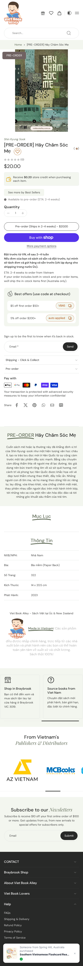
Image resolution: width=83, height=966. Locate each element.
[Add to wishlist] (17, 151)
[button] (42, 13)
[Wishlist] (51, 13)
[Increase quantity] (23, 213)
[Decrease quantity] (8, 213)
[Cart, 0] (59, 13)
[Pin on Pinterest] (34, 405)
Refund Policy (13, 925)
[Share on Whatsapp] (43, 405)
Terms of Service (15, 937)
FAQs (7, 913)
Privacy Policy (13, 931)
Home (18, 44)
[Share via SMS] (61, 405)
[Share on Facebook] (16, 405)
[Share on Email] (52, 405)
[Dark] (68, 13)
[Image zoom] (41, 90)
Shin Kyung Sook (14, 139)
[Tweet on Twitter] (25, 405)
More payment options (41, 246)
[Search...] (69, 33)
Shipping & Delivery (16, 919)
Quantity (12, 207)
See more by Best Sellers (24, 192)
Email (14, 346)
